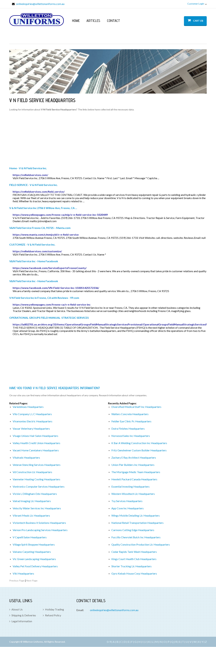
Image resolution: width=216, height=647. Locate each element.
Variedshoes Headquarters (28, 406)
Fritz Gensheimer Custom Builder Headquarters (139, 450)
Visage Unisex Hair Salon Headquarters (35, 435)
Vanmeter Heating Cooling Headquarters (36, 479)
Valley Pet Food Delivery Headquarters (35, 566)
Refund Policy (53, 615)
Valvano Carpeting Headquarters (32, 551)
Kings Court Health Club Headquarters (133, 559)
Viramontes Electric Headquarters (32, 421)
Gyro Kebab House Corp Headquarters (134, 573)
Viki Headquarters (23, 573)
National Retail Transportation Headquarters (137, 522)
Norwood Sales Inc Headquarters (130, 435)
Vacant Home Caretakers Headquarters (36, 450)
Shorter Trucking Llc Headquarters (131, 566)
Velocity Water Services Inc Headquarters (37, 508)
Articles (93, 20)
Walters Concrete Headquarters (129, 414)
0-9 (109, 641)
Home (76, 20)
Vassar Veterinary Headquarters (31, 428)
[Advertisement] (108, 139)
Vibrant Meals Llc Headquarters (31, 515)
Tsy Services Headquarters (126, 501)
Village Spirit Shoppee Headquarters (34, 544)
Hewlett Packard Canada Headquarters (134, 479)
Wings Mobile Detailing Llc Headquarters (135, 515)
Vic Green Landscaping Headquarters (34, 559)
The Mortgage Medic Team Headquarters (135, 472)
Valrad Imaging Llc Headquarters (32, 501)
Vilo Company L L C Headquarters (32, 414)
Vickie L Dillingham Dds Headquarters (35, 493)
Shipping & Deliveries (23, 615)
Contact (113, 20)
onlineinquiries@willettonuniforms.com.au (40, 3)
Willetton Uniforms (36, 19)
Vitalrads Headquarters (26, 457)
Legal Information (21, 621)
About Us (17, 609)
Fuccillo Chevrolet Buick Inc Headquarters (135, 537)
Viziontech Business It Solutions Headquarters (39, 522)
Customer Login (195, 3)
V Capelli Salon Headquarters (30, 537)
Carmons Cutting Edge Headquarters (132, 530)
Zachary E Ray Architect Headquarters (133, 457)
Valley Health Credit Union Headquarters (36, 443)
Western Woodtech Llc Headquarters (133, 493)
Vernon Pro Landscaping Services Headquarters (40, 530)
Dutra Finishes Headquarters (128, 428)
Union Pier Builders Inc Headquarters (132, 464)
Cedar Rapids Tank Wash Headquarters (134, 551)
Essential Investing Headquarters (130, 486)
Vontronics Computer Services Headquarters (38, 486)
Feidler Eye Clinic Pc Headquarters (131, 421)
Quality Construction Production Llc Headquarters (140, 544)
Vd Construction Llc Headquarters (32, 472)
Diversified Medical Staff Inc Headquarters (136, 406)
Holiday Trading (54, 609)
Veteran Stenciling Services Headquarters (36, 464)
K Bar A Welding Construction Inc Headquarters (139, 443)
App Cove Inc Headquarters (127, 508)
